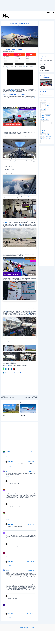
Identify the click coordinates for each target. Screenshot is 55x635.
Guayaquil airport (48, 105)
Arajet (17, 25)
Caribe (29, 313)
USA (50, 123)
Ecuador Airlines (43, 103)
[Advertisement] (27, 5)
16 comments (14, 25)
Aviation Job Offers (31, 627)
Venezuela (47, 140)
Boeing (42, 117)
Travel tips (50, 138)
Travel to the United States (6, 417)
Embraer (47, 123)
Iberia (42, 128)
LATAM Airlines (43, 130)
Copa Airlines (47, 119)
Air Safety (42, 138)
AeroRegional (43, 109)
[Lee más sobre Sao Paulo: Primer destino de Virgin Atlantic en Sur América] (28, 408)
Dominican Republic (26, 25)
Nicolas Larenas (10, 461)
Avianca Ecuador (47, 115)
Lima (48, 132)
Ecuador (12, 89)
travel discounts (26, 627)
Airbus (47, 109)
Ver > (8, 63)
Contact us (27, 628)
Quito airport (48, 107)
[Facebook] (47, 12)
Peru (45, 134)
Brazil (49, 117)
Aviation (46, 113)
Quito (19, 25)
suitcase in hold (14, 161)
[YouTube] (48, 12)
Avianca (42, 115)
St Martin (30, 25)
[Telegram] (53, 12)
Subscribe (42, 67)
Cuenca (42, 121)
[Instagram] (49, 12)
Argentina (42, 113)
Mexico (42, 134)
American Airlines (43, 111)
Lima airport (42, 107)
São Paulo (21, 417)
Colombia (42, 119)
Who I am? (21, 627)
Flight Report (21, 25)
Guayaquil (14, 90)
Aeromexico (48, 103)
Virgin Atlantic (25, 417)
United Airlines (43, 140)
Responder (7, 456)
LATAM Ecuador (43, 132)
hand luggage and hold (25, 196)
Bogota (46, 117)
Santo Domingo (34, 66)
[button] (1, 12)
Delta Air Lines (46, 121)
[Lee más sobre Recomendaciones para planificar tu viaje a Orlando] (11, 408)
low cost (21, 224)
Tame (46, 138)
